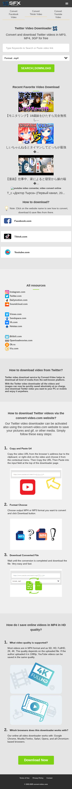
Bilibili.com (15, 336)
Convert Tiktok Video (36, 12)
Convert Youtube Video (58, 14)
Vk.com (13, 322)
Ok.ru (12, 344)
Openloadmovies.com (20, 340)
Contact (49, 778)
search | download (36, 68)
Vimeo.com (15, 314)
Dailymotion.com (18, 300)
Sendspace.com (17, 318)
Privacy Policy (38, 778)
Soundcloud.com (18, 304)
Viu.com (13, 348)
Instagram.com (17, 292)
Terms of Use (24, 778)
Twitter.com (15, 296)
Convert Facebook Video (13, 14)
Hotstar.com (15, 326)
